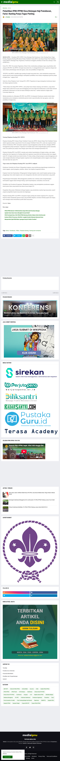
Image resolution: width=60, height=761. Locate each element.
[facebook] (43, 592)
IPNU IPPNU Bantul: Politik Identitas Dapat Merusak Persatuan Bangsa (22, 210)
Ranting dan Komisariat (35, 230)
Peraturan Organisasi (37, 697)
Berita (9, 8)
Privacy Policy (41, 756)
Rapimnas (36, 700)
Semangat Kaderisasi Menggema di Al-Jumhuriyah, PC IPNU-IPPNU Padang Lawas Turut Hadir (32, 499)
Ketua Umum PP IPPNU (9, 694)
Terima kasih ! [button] (7, 757)
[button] (2, 2)
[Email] (30, 235)
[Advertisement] (30, 257)
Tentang (28, 758)
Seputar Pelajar (16, 703)
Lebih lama (55, 292)
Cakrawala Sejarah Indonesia (34, 743)
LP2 (31, 694)
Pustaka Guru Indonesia (8, 670)
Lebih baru (4, 292)
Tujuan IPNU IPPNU (36, 703)
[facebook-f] (26, 747)
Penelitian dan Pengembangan (10, 676)
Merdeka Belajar (49, 694)
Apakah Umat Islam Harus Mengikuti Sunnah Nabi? (17, 213)
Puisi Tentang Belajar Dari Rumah (24, 700)
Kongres (26, 694)
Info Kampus (22, 691)
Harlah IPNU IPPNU (45, 688)
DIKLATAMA (25, 688)
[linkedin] (43, 595)
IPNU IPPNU (6, 691)
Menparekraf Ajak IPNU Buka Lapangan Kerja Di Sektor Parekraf (20, 219)
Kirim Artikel (27, 756)
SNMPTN (43, 700)
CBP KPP (6, 688)
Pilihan (17, 230)
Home (32, 758)
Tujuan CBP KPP (25, 703)
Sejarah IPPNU (7, 703)
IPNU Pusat (14, 691)
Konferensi (19, 694)
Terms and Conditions (52, 756)
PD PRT (17, 697)
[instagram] (16, 592)
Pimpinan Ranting (24, 230)
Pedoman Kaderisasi (25, 697)
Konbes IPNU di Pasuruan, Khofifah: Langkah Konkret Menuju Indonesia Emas (24, 217)
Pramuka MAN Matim (8, 673)
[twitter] (16, 595)
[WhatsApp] (23, 235)
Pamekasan (12, 230)
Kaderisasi (29, 691)
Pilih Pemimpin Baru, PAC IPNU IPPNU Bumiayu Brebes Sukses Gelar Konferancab (25, 215)
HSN (37, 688)
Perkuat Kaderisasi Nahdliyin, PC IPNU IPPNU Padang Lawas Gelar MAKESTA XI (28, 507)
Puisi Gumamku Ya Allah (9, 700)
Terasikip (5, 668)
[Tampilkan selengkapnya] (33, 235)
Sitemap (5, 753)
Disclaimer (34, 756)
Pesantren (46, 697)
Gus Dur (32, 688)
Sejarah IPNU (51, 700)
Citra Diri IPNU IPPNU (15, 688)
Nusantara (54, 741)
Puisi (52, 697)
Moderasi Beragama (8, 697)
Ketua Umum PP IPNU (39, 691)
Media (4, 741)
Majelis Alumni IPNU (38, 694)
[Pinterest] (26, 235)
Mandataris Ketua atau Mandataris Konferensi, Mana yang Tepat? (26, 313)
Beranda (5, 8)
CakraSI (5, 679)
